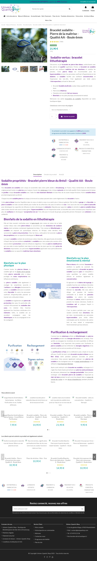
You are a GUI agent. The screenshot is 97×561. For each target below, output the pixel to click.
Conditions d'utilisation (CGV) (12, 542)
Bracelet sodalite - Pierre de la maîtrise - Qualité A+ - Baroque (84, 417)
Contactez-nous (40, 536)
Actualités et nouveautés (88, 1)
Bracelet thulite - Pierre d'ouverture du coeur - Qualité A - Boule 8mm (13, 460)
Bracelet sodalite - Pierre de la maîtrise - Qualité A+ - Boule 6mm (60, 417)
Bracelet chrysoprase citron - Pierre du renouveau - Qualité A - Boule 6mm (84, 460)
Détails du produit (50, 174)
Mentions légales (8, 533)
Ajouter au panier (69, 116)
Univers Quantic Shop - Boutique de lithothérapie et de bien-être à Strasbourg (16, 528)
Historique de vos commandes (44, 530)
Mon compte (39, 527)
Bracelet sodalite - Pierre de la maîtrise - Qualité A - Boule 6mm (37, 417)
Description (37, 174)
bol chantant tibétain (65, 364)
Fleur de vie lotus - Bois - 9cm (37, 458)
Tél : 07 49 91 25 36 (73, 533)
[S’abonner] (82, 508)
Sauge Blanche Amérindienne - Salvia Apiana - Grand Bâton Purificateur (13, 417)
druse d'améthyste (74, 379)
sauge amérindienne (82, 361)
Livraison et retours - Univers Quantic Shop (16, 539)
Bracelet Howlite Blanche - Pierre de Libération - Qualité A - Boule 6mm (60, 460)
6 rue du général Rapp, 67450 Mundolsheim (81, 527)
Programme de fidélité (42, 539)
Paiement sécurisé (8, 536)
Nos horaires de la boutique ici (77, 536)
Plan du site (38, 542)
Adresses (38, 533)
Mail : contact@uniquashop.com (77, 530)
